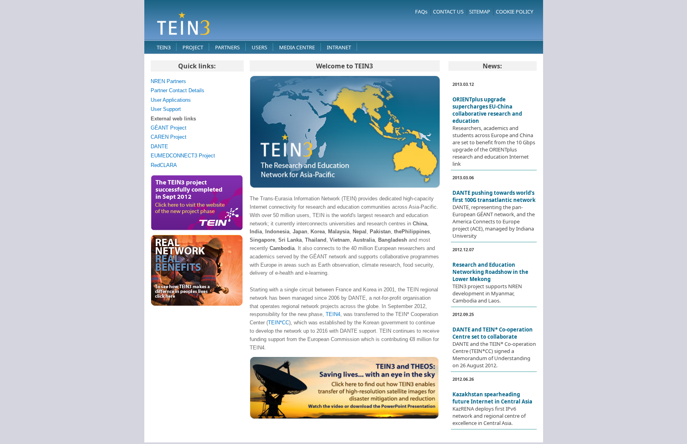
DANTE (159, 146)
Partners (227, 47)
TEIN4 (333, 314)
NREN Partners (168, 81)
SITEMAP (479, 11)
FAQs (421, 11)
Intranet (339, 47)
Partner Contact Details (177, 90)
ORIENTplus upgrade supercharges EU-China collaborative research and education (487, 110)
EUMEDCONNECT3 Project (183, 156)
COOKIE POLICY (514, 11)
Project (192, 47)
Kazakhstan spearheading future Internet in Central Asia (492, 398)
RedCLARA (164, 165)
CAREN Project (168, 137)
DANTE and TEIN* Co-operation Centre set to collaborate (492, 333)
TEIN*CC (278, 323)
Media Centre (297, 47)
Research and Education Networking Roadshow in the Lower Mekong (490, 272)
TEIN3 (164, 47)
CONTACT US (448, 11)
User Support (166, 109)
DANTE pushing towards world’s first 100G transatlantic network (494, 196)
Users (259, 47)
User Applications (171, 100)
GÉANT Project (168, 128)
